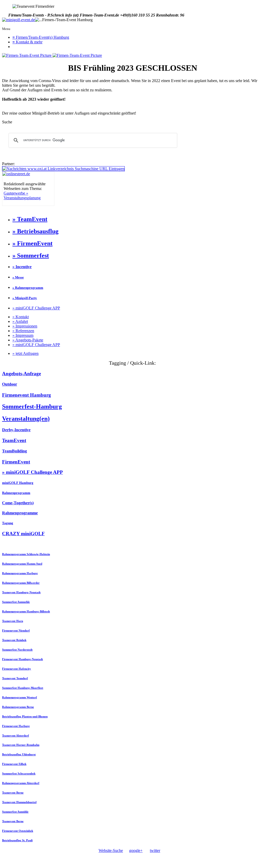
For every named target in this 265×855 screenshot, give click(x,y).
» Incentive (22, 267)
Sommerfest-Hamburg (32, 406)
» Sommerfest (30, 255)
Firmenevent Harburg (16, 726)
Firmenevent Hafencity (16, 668)
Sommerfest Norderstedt (17, 649)
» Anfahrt (20, 321)
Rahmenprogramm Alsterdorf (20, 783)
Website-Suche (111, 850)
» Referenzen (23, 331)
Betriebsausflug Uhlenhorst (19, 754)
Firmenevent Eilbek (14, 763)
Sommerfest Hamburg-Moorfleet (22, 687)
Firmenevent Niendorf (16, 630)
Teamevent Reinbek (14, 640)
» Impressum (22, 335)
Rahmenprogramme (20, 513)
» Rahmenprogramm (27, 288)
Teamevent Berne (13, 792)
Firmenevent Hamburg (26, 395)
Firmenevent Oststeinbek (17, 830)
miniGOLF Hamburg (17, 483)
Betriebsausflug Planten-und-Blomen (25, 716)
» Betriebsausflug (35, 231)
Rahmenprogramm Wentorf (19, 697)
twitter (155, 850)
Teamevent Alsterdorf (15, 735)
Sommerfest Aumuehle (16, 601)
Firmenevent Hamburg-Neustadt (22, 659)
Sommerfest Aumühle (15, 811)
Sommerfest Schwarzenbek (18, 773)
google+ (136, 850)
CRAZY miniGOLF (23, 533)
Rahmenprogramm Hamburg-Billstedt (26, 611)
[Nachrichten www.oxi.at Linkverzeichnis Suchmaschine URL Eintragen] (63, 168)
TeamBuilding (14, 451)
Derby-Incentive (16, 430)
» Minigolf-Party (24, 298)
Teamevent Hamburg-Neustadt (21, 592)
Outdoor (9, 384)
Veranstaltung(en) (26, 418)
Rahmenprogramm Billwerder (21, 582)
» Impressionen (24, 326)
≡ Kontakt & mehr (27, 42)
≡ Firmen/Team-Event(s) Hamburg (40, 37)
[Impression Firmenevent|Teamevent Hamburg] (27, 55)
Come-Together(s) (18, 503)
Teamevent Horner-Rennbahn (20, 744)
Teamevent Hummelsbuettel (19, 802)
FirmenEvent (16, 462)
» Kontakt (20, 317)
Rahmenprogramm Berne (18, 706)
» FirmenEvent (32, 243)
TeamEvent (14, 440)
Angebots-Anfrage (21, 373)
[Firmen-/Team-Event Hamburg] (18, 20)
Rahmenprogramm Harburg (20, 573)
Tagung (7, 523)
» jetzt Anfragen (25, 353)
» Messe (18, 277)
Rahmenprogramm (16, 493)
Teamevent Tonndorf (15, 678)
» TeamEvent (29, 219)
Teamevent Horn (12, 620)
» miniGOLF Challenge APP (36, 308)
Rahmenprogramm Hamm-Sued (22, 563)
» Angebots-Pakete (27, 340)
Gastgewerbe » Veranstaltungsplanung (22, 195)
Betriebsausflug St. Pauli (17, 840)
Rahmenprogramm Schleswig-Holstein (26, 554)
